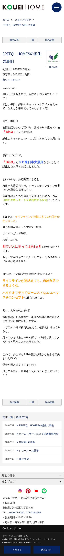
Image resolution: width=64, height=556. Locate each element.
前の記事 (14, 40)
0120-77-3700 (16, 512)
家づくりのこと (11, 79)
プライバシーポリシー (34, 539)
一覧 (32, 40)
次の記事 (49, 40)
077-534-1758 (33, 512)
